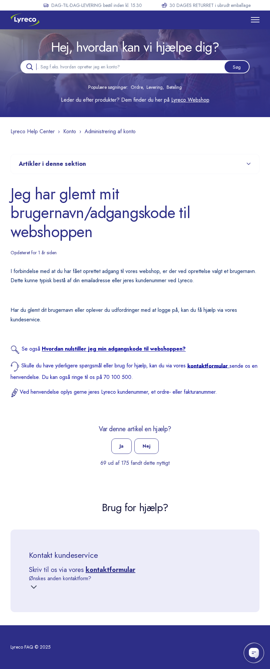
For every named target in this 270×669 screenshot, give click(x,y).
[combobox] (135, 66)
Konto (69, 131)
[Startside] (25, 19)
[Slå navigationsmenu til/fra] (255, 19)
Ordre (137, 87)
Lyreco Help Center (33, 131)
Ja (121, 446)
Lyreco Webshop (190, 100)
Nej (146, 446)
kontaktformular (110, 570)
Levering (155, 87)
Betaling (174, 87)
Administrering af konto (110, 131)
